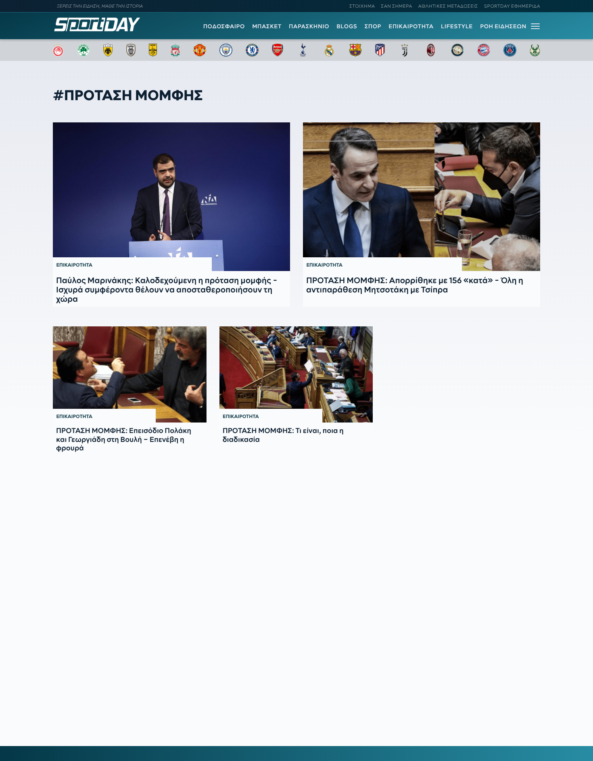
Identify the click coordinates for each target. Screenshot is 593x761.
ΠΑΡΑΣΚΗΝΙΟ (309, 26)
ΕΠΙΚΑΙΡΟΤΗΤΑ (411, 26)
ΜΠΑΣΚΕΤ (267, 26)
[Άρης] (153, 50)
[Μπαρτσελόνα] (355, 50)
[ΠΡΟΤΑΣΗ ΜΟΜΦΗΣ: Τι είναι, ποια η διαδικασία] (296, 374)
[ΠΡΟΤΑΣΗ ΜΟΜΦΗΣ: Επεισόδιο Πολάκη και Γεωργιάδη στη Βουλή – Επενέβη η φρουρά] (130, 374)
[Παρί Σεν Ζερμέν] (509, 50)
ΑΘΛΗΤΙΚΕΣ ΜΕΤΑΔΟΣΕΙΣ (448, 6)
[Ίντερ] (457, 50)
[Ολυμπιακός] (58, 50)
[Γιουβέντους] (404, 50)
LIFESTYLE (457, 26)
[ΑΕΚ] (108, 50)
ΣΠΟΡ (373, 26)
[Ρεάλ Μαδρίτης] (329, 50)
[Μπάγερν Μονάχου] (483, 50)
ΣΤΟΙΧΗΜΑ (362, 6)
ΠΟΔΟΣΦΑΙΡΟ (224, 26)
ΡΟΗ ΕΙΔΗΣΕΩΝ (503, 26)
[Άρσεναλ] (277, 50)
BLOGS (346, 26)
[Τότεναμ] (302, 50)
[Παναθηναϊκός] (83, 50)
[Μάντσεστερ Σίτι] (225, 50)
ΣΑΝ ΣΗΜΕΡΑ (396, 6)
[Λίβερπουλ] (175, 50)
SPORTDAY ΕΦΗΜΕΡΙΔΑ (512, 6)
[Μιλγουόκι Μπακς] (535, 50)
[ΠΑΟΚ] (131, 50)
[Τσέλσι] (252, 50)
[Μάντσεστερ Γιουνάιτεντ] (199, 50)
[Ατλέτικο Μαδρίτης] (380, 50)
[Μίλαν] (430, 50)
